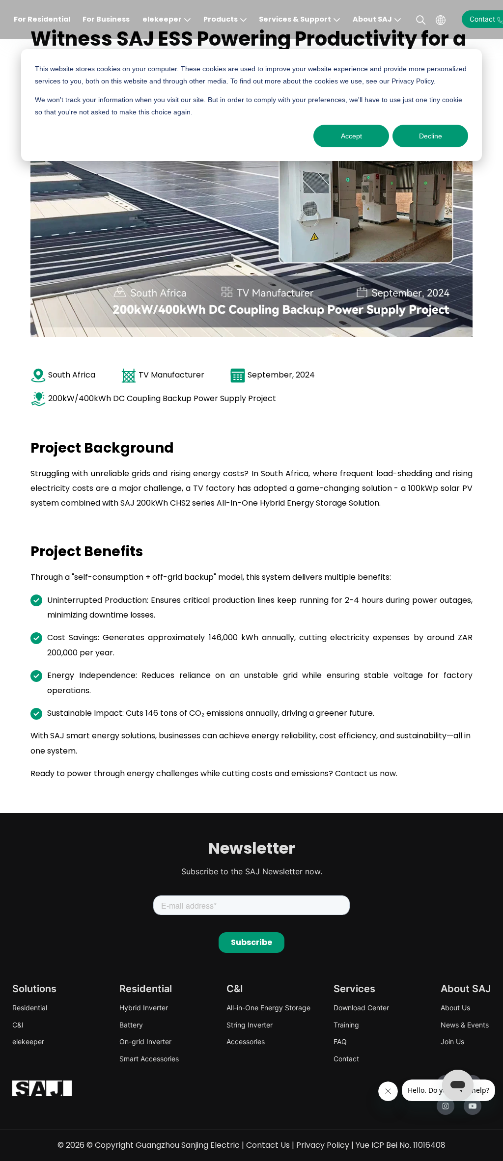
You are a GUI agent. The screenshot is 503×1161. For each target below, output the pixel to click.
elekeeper (162, 19)
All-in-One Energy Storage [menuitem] (268, 1007)
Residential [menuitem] (29, 1007)
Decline (430, 136)
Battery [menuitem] (131, 1025)
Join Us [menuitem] (452, 1041)
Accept (351, 136)
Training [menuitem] (346, 1025)
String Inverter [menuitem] (249, 1025)
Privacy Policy (322, 1145)
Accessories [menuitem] (245, 1041)
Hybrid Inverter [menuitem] (143, 1007)
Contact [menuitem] (346, 1058)
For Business (106, 19)
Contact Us (268, 1145)
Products (220, 19)
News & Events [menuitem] (465, 1025)
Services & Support (295, 19)
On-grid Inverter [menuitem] (145, 1041)
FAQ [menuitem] (340, 1041)
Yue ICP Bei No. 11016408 (401, 1145)
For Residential (42, 19)
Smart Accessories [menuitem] (149, 1058)
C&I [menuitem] (18, 1025)
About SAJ (372, 19)
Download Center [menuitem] (361, 1007)
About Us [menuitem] (455, 1007)
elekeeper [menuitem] (28, 1041)
